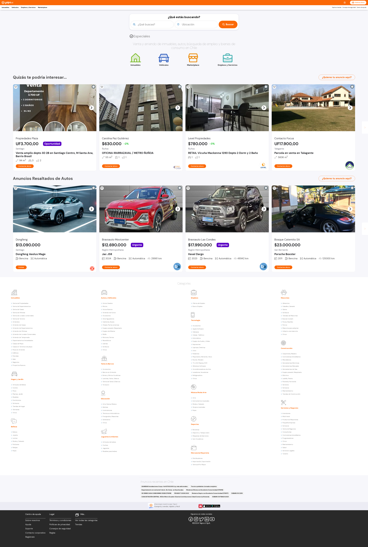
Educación (105, 399)
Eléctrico (286, 375)
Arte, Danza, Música (109, 404)
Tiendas (78, 524)
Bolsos (15, 432)
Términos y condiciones (60, 520)
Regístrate (30, 537)
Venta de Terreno (19, 319)
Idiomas (105, 407)
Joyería (15, 435)
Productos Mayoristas (290, 420)
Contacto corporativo (35, 532)
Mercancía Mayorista (200, 453)
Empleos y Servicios (28, 7)
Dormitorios (17, 400)
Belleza (14, 427)
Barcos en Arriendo (109, 372)
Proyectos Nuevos (19, 365)
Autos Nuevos (108, 309)
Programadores (288, 438)
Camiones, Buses (108, 322)
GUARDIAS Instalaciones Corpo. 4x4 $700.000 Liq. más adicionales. (165, 486)
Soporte (29, 528)
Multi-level (286, 416)
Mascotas (285, 298)
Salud (284, 447)
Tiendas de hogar (19, 406)
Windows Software (199, 366)
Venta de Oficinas (19, 313)
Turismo (285, 454)
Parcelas (16, 356)
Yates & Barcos (107, 364)
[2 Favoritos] (274, 87)
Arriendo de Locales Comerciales (24, 334)
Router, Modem (198, 360)
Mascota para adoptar (291, 328)
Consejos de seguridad (349, 7)
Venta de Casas (18, 309)
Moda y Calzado (18, 441)
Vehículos (15, 7)
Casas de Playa (18, 344)
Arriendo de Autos (109, 313)
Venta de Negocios (289, 429)
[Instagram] (196, 519)
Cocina (15, 388)
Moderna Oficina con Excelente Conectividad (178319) (204, 490)
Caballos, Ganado (289, 306)
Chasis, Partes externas (111, 325)
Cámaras (196, 332)
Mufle (104, 334)
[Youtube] (212, 519)
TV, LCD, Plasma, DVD (200, 363)
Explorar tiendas (336, 7)
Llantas (105, 344)
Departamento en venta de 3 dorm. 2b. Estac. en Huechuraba (162, 490)
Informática (197, 338)
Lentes (15, 438)
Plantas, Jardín (18, 394)
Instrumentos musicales (201, 401)
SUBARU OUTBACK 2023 (220, 497)
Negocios (16, 362)
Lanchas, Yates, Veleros (111, 379)
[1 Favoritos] (15, 87)
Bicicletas (196, 430)
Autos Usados (108, 303)
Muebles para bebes (110, 451)
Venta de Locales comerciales (23, 316)
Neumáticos (107, 340)
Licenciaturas (107, 410)
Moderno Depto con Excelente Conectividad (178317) (210, 493)
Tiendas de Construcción (291, 394)
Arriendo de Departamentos (23, 328)
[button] (91, 107)
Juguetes (106, 448)
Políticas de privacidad (59, 524)
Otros (15, 413)
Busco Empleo (197, 306)
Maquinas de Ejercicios (201, 436)
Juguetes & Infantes (109, 437)
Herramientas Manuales (291, 366)
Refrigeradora (197, 375)
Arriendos (16, 322)
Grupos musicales (199, 407)
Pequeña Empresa (289, 423)
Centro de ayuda (361, 7)
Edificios (15, 353)
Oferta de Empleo (199, 303)
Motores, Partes (108, 337)
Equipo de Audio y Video (201, 341)
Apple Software (198, 329)
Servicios (286, 385)
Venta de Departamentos (22, 306)
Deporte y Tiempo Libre (201, 433)
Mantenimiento (288, 391)
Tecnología (195, 320)
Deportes (195, 424)
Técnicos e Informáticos (111, 413)
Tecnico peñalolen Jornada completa (203, 486)
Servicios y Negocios (289, 408)
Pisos (14, 391)
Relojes (15, 447)
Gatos (285, 309)
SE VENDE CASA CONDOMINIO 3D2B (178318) (156, 493)
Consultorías (287, 432)
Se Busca (106, 347)
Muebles (15, 397)
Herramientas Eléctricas (291, 363)
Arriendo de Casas (19, 325)
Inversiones (286, 413)
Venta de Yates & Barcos (111, 382)
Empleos (194, 298)
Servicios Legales (288, 451)
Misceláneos (287, 360)
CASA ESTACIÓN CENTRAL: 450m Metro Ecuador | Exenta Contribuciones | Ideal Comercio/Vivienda (175, 497)
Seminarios (106, 420)
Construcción (286, 348)
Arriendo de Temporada (21, 337)
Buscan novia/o (288, 319)
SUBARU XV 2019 (237, 493)
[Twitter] (201, 519)
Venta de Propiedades (20, 303)
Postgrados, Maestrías (110, 416)
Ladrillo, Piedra (288, 379)
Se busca (16, 403)
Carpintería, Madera (289, 354)
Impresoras (196, 344)
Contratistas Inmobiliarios (292, 357)
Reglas (52, 532)
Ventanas (16, 410)
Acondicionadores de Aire (202, 369)
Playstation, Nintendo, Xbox (202, 357)
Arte (194, 398)
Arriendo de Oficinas (20, 331)
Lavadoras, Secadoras (200, 372)
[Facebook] (190, 519)
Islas (14, 359)
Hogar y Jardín (17, 379)
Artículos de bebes (109, 442)
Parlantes (196, 354)
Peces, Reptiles (288, 322)
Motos (105, 306)
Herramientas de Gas (290, 369)
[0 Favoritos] (188, 87)
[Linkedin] (206, 519)
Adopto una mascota (290, 331)
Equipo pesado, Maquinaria (112, 328)
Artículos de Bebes (19, 385)
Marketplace (42, 7)
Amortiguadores (108, 319)
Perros (285, 325)
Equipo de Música (109, 331)
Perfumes (16, 444)
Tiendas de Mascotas (290, 316)
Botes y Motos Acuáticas (111, 375)
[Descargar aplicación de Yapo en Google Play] (215, 506)
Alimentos (286, 303)
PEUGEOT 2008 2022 (181, 493)
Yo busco (106, 385)
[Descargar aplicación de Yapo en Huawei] (200, 506)
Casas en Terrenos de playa (22, 347)
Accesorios (107, 316)
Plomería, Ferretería (289, 382)
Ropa (14, 451)
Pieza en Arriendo (19, 350)
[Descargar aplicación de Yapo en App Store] (207, 506)
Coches (105, 445)
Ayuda (28, 524)
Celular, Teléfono (198, 335)
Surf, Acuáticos (198, 439)
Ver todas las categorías (86, 520)
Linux (194, 351)
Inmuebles (5, 7)
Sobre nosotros (32, 520)
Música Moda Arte (198, 392)
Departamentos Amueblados (23, 340)
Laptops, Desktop (199, 347)
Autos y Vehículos (108, 298)
